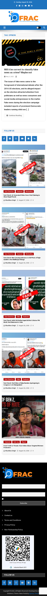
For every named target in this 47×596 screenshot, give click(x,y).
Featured (19, 191)
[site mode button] (38, 27)
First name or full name (10, 483)
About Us (7, 511)
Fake (18, 316)
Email (4, 491)
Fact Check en (9, 191)
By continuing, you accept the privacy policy (19, 499)
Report (24, 442)
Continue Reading (15, 115)
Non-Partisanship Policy (13, 530)
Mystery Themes (34, 593)
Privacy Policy (9, 525)
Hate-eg (16, 442)
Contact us (8, 515)
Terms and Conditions (12, 520)
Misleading (29, 191)
